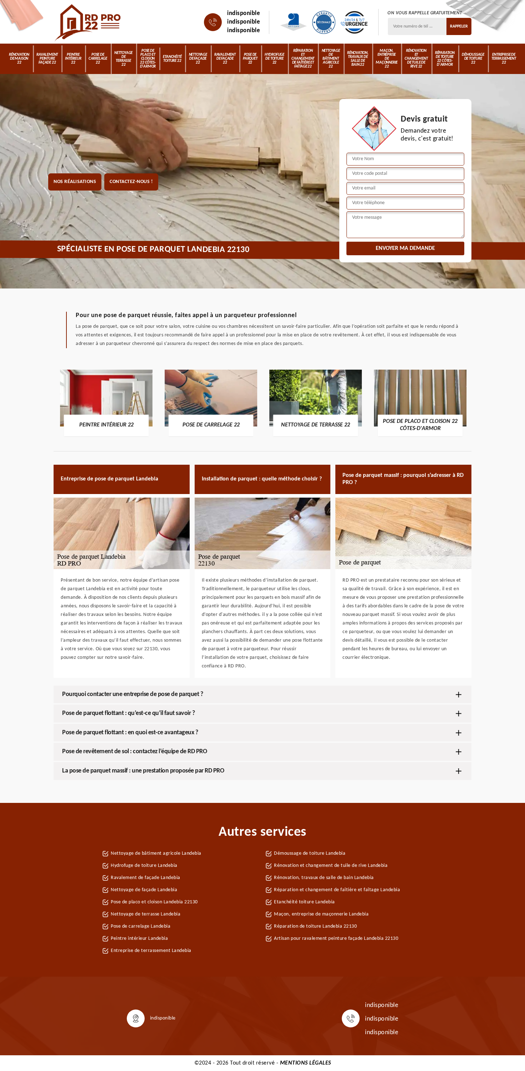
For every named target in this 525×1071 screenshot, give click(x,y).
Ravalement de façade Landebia (145, 877)
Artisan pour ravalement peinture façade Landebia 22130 (336, 938)
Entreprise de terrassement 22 (503, 59)
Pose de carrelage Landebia (140, 926)
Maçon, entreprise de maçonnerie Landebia (321, 914)
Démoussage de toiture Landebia (309, 853)
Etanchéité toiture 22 (172, 59)
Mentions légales (305, 1063)
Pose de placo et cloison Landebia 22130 (154, 902)
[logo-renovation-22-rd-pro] (88, 22)
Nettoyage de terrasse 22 (123, 59)
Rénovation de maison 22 (19, 59)
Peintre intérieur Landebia (139, 938)
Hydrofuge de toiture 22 (274, 59)
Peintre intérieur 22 (73, 59)
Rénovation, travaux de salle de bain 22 (358, 59)
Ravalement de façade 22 (225, 59)
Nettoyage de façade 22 (198, 59)
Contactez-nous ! (131, 181)
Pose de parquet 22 (250, 59)
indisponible (243, 13)
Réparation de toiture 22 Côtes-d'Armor (445, 59)
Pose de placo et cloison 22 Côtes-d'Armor (148, 59)
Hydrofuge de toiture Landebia (144, 865)
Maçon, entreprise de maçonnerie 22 (387, 59)
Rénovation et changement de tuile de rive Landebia (331, 865)
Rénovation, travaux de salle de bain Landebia (324, 877)
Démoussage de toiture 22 (473, 59)
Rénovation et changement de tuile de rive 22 (416, 59)
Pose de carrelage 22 (98, 59)
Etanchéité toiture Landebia (304, 902)
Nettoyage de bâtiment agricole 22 (331, 59)
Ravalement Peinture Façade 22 (47, 59)
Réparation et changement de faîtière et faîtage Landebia (337, 890)
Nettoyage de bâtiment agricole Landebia (156, 853)
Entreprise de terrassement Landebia (151, 950)
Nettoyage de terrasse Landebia (145, 914)
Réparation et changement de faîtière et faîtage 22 (302, 59)
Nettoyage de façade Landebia (144, 890)
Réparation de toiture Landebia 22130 (315, 926)
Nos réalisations (75, 181)
